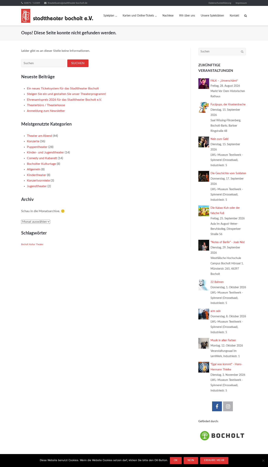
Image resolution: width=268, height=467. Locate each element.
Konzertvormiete (38, 180)
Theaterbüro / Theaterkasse (46, 105)
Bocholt (24, 244)
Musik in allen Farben (223, 340)
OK (176, 460)
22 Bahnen (217, 282)
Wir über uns (187, 15)
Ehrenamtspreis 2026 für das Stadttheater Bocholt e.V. (64, 99)
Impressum (241, 3)
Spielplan (108, 15)
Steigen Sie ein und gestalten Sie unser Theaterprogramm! (66, 94)
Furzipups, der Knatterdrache (228, 104)
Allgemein (33, 169)
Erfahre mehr (214, 460)
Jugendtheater (37, 186)
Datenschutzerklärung (220, 3)
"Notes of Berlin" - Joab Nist (228, 242)
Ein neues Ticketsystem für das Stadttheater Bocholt (63, 88)
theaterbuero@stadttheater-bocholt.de (67, 3)
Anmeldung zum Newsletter (46, 110)
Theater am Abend (39, 135)
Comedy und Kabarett (42, 158)
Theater (39, 244)
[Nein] (263, 460)
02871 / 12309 (32, 3)
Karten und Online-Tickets (138, 15)
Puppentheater (37, 147)
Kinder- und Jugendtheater (45, 152)
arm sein (216, 311)
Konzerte (33, 141)
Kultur (32, 244)
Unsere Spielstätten (212, 15)
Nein (191, 460)
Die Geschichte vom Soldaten (228, 173)
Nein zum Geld (219, 139)
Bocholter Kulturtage (41, 163)
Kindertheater (36, 175)
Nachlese (167, 15)
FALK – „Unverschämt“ (224, 80)
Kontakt (234, 15)
